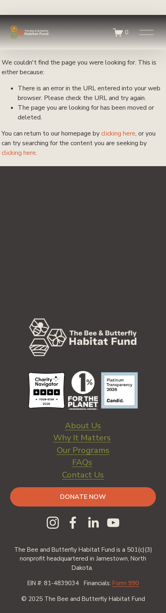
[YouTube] (113, 522)
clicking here (118, 133)
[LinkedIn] (93, 522)
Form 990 (125, 583)
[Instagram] (52, 522)
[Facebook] (72, 522)
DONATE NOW (83, 496)
